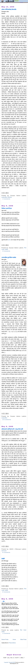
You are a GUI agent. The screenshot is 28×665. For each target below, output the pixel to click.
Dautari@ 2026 (12, 662)
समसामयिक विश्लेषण (7, 197)
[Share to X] (5, 193)
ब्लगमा (9, 239)
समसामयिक (4, 418)
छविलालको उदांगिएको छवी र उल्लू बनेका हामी (12, 429)
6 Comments (6, 552)
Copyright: (6, 662)
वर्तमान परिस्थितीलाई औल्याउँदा (9, 9)
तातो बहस (4, 550)
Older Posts (23, 639)
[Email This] (2, 193)
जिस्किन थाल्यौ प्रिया (7, 208)
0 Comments (6, 592)
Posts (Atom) (12, 642)
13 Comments (6, 419)
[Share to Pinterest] (8, 193)
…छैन (3, 601)
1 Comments (6, 199)
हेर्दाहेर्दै (3, 558)
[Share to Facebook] (6, 193)
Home (14, 639)
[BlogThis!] (3, 193)
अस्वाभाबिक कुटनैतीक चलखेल (9, 257)
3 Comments (6, 251)
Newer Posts (5, 639)
